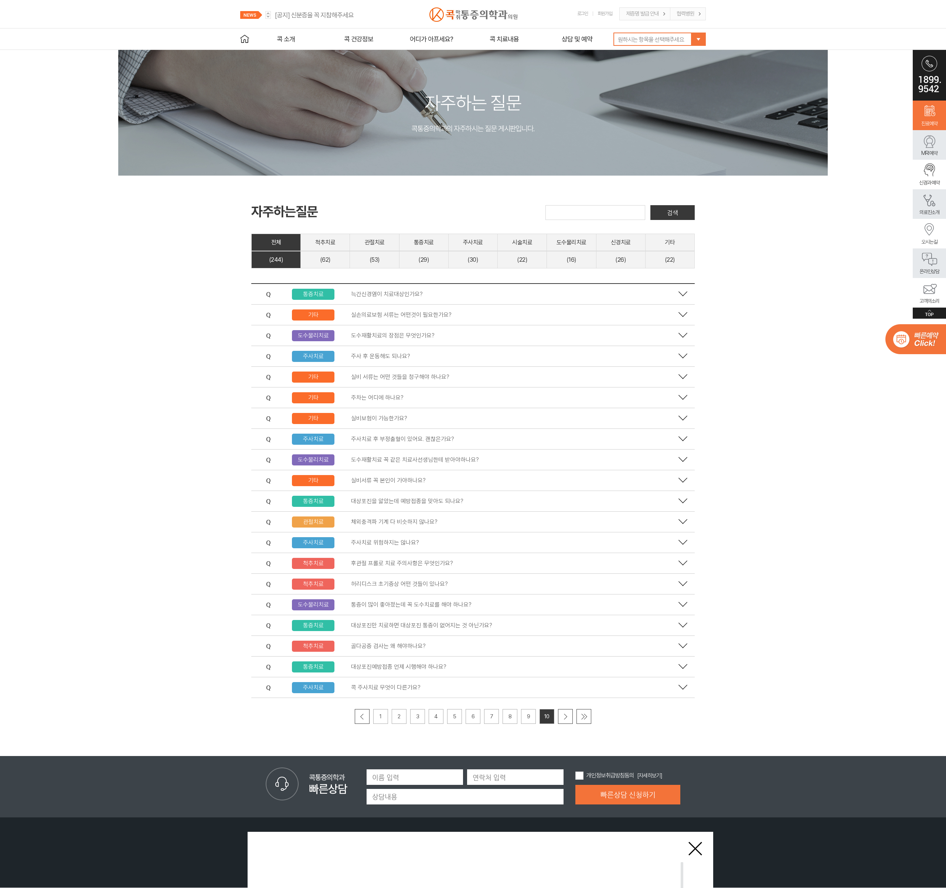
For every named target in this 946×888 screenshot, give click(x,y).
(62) (325, 259)
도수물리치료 (571, 242)
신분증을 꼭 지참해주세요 (314, 15)
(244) (276, 259)
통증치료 (424, 242)
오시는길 (929, 242)
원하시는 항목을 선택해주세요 (651, 39)
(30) (472, 259)
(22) (522, 259)
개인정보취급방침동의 (610, 775)
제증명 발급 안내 (642, 13)
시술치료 (522, 242)
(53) (375, 259)
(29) (423, 259)
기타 (670, 242)
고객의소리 (929, 301)
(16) (571, 259)
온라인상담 (929, 271)
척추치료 (325, 242)
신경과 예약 (929, 183)
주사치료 (473, 242)
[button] (268, 17)
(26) (620, 259)
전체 (276, 242)
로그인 (582, 13)
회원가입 (605, 13)
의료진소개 (929, 212)
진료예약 (929, 123)
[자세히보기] (649, 775)
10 (546, 716)
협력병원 (685, 13)
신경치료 (621, 242)
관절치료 (375, 242)
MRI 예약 (929, 153)
